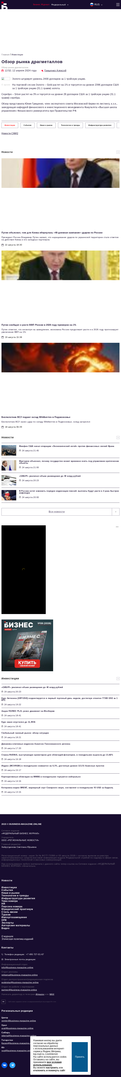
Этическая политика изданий (17, 939)
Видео (5, 928)
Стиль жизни (9, 912)
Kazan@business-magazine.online (18, 1043)
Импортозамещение (14, 917)
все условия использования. (47, 1063)
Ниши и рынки (10, 893)
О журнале (7, 936)
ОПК (4, 920)
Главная (5, 54)
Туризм (6, 914)
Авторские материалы (15, 925)
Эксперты (7, 922)
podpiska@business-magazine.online (20, 982)
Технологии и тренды (15, 895)
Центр (4, 1017)
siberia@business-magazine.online (18, 1035)
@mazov (40, 994)
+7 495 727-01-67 (35, 954)
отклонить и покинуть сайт (49, 1070)
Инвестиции (17, 54)
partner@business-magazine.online (19, 990)
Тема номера (9, 901)
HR (3, 903)
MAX (52, 994)
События (7, 890)
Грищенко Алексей (55, 70)
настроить (52, 1067)
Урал (4, 1025)
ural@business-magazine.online (17, 1028)
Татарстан (7, 1040)
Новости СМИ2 (9, 133)
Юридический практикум (17, 909)
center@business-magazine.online (18, 1020)
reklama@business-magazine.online (19, 975)
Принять (79, 1057)
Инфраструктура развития (18, 898)
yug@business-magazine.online (17, 1050)
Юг (3, 1047)
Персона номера (11, 906)
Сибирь (5, 1032)
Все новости (57, 511)
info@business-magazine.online (17, 967)
